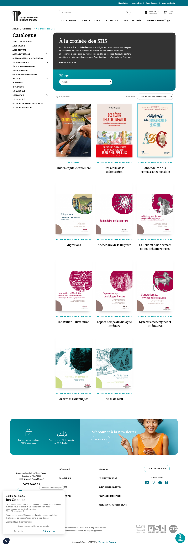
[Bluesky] (166, 482)
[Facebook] (160, 482)
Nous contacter (169, 3)
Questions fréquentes (110, 487)
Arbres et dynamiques (73, 398)
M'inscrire (100, 439)
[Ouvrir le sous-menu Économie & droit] (47, 62)
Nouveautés (65, 496)
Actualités (137, 3)
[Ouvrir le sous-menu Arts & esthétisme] (47, 54)
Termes (112, 542)
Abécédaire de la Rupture (114, 245)
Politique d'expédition (110, 496)
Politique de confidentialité (68, 527)
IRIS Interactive (100, 527)
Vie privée (103, 542)
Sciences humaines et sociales (114, 162)
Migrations (73, 245)
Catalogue (64, 469)
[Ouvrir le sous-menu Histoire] (47, 78)
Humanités (74, 162)
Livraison (103, 469)
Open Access (151, 3)
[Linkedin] (147, 482)
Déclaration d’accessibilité (112, 505)
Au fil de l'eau (114, 398)
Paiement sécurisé (108, 478)
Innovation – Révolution (73, 322)
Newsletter (123, 3)
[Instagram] (154, 482)
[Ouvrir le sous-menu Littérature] (47, 95)
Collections (65, 478)
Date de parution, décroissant (153, 96)
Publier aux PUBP (157, 468)
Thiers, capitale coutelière (73, 168)
